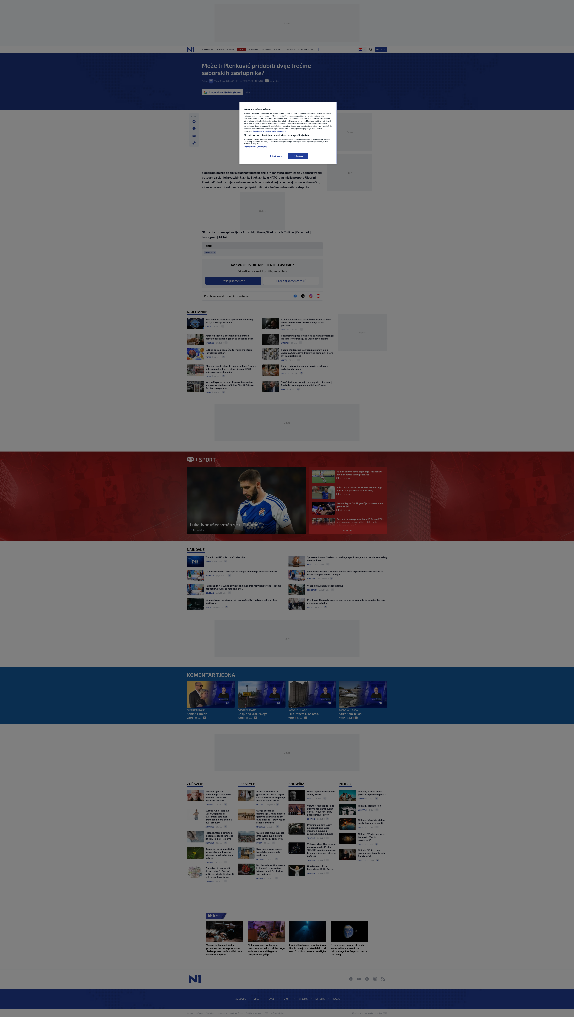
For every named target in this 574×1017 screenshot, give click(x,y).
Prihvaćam (298, 156)
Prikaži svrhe (276, 156)
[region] (288, 133)
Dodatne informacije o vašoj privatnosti (269, 131)
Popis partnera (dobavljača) (255, 147)
